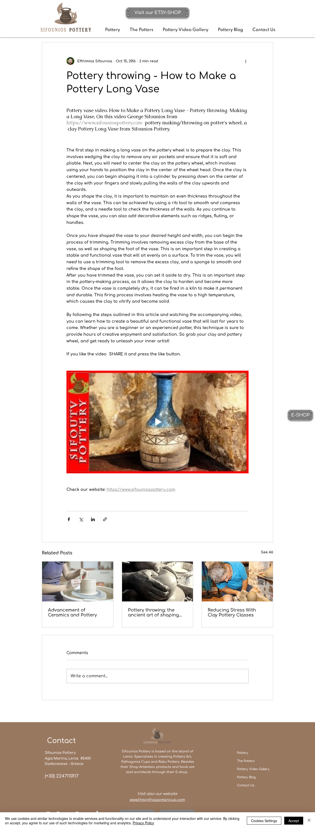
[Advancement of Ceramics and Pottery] (77, 581)
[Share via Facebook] (68, 519)
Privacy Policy (143, 822)
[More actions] (246, 61)
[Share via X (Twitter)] (81, 519)
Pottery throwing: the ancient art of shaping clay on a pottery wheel (154, 612)
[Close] (309, 820)
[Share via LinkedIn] (93, 519)
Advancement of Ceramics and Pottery (72, 612)
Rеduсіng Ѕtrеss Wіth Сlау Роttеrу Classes (232, 612)
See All (267, 552)
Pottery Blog (246, 777)
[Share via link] (105, 519)
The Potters (245, 761)
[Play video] (157, 422)
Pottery (242, 753)
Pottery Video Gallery (253, 769)
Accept (293, 820)
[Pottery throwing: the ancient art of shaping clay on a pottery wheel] (157, 581)
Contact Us (245, 785)
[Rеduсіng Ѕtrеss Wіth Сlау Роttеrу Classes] (237, 581)
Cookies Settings (264, 820)
